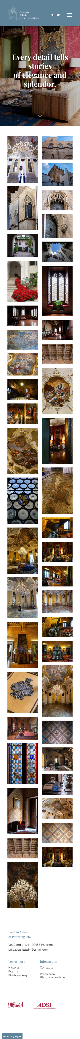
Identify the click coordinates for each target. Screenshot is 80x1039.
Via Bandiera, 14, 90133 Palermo (30, 945)
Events (13, 971)
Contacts (46, 967)
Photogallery (17, 975)
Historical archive (52, 977)
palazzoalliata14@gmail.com (28, 950)
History (13, 967)
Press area (47, 974)
